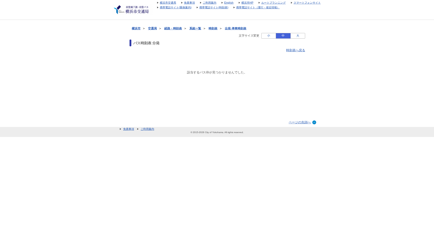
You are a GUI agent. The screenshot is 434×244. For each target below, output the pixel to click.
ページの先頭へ (300, 122)
